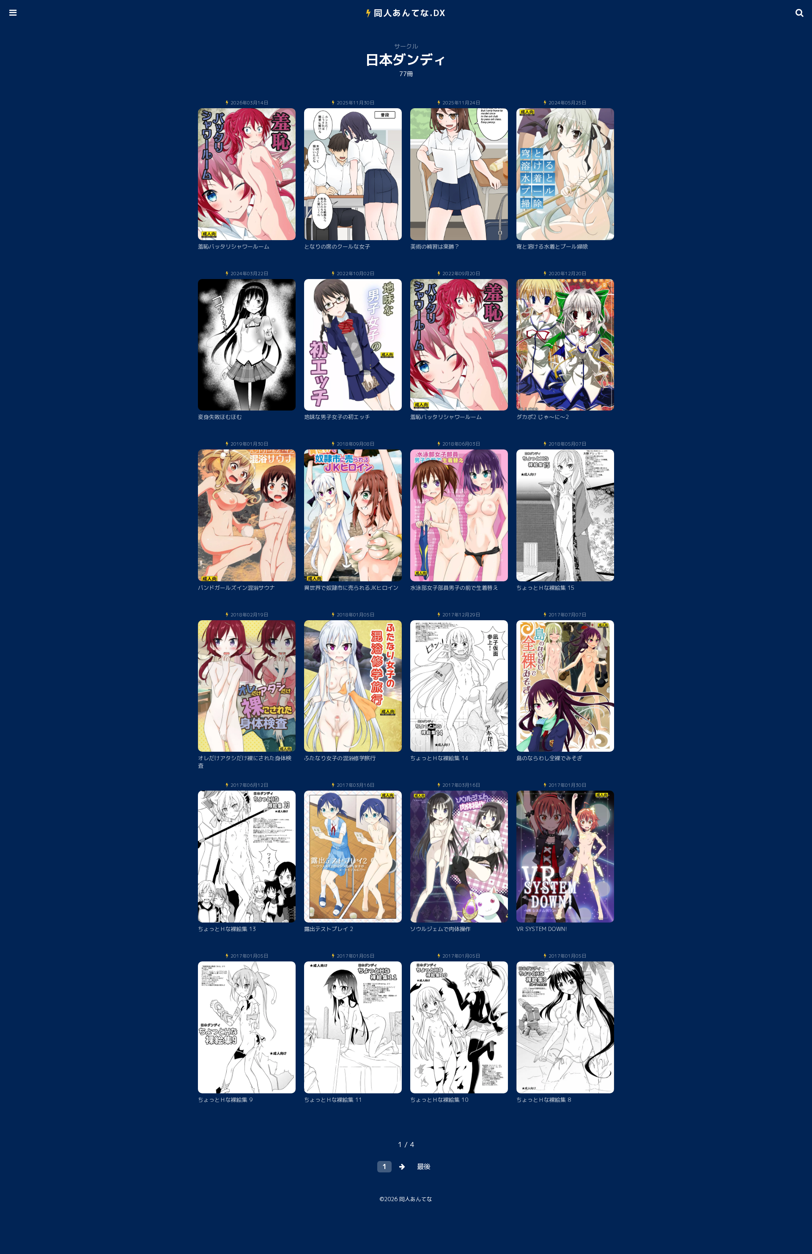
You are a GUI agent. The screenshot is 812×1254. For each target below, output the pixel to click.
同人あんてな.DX (410, 13)
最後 (424, 1166)
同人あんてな (415, 1199)
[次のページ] (402, 1166)
